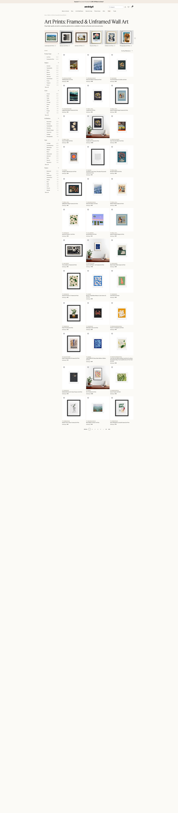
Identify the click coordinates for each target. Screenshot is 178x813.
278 (106, 429)
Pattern (46, 168)
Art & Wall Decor (79, 11)
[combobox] (116, 7)
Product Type (47, 54)
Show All (47, 87)
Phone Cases (97, 11)
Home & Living (89, 11)
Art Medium (47, 118)
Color (45, 90)
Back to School (65, 11)
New (72, 11)
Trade (114, 11)
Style (45, 140)
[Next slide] (135, 38)
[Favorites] (128, 7)
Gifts (104, 11)
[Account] (125, 7)
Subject (46, 62)
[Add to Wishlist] (64, 55)
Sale (109, 11)
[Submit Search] (109, 7)
